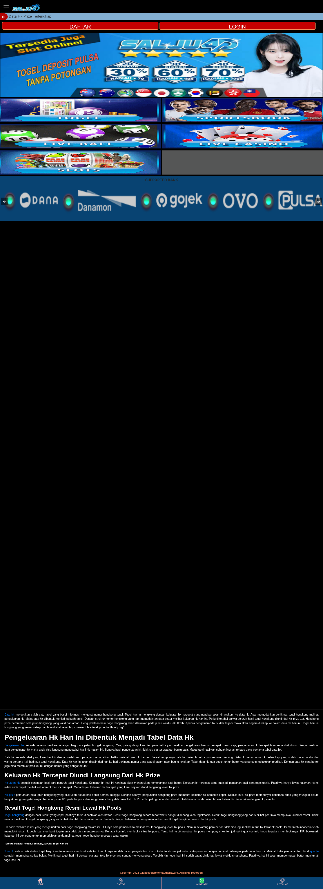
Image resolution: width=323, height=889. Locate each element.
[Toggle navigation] (6, 7)
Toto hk (9, 851)
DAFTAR (80, 26)
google (314, 851)
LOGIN (237, 26)
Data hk (9, 714)
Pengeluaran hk (14, 745)
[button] (4, 201)
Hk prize (9, 794)
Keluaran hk (12, 782)
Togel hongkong (14, 815)
